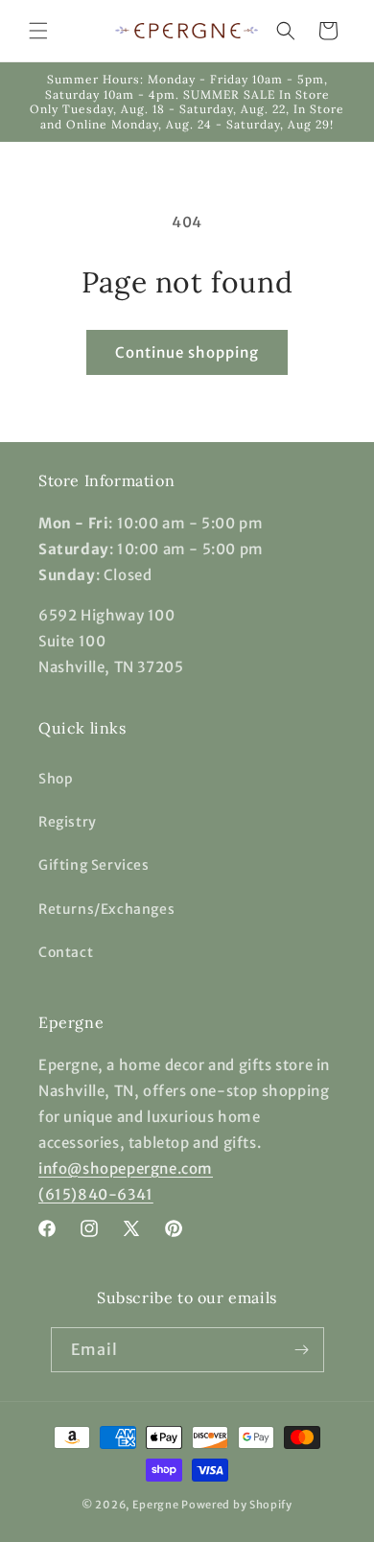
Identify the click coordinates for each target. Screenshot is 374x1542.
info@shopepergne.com (125, 1168)
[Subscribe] (302, 1349)
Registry (67, 821)
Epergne (155, 1504)
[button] (38, 31)
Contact (65, 952)
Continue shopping (187, 352)
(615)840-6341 (95, 1194)
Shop (55, 778)
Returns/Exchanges (106, 909)
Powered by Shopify (236, 1504)
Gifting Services (94, 865)
